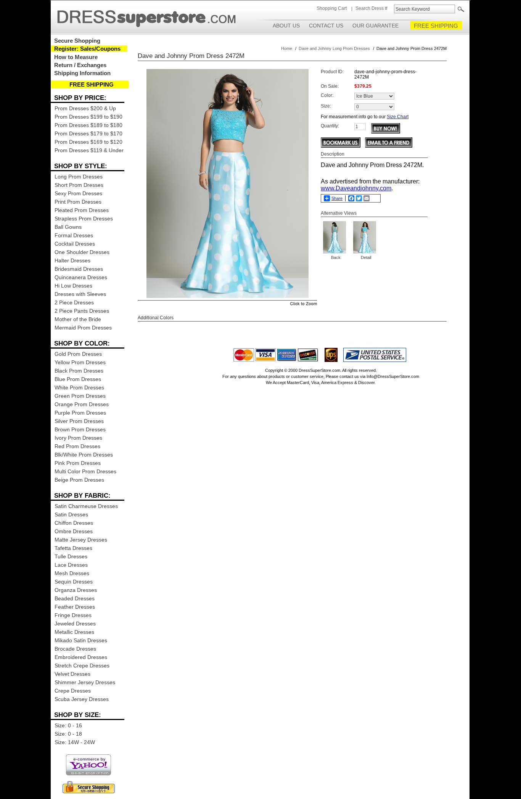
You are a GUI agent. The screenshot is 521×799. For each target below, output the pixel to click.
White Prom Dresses (79, 387)
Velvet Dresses (72, 674)
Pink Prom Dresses (78, 463)
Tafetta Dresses (73, 548)
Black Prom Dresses (79, 371)
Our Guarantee (375, 26)
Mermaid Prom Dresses (83, 328)
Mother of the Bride (78, 319)
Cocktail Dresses (75, 244)
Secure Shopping (77, 40)
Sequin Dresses (74, 582)
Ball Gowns (68, 227)
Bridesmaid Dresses (79, 269)
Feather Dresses (75, 607)
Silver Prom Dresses (79, 421)
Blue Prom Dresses (78, 379)
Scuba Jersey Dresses (82, 699)
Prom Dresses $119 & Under (89, 150)
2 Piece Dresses (74, 302)
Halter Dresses (72, 260)
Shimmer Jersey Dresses (85, 682)
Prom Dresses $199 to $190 (88, 117)
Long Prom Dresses (79, 177)
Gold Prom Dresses (78, 354)
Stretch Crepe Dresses (82, 665)
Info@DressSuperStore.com (393, 376)
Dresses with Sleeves (80, 294)
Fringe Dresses (73, 615)
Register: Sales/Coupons (87, 48)
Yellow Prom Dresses (80, 362)
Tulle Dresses (71, 556)
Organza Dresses (76, 590)
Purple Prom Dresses (80, 413)
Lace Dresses (71, 565)
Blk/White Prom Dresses (84, 455)
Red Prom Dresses (77, 446)
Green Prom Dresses (80, 396)
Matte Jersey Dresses (81, 540)
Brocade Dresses (75, 649)
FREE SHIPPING (436, 26)
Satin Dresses (71, 514)
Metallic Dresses (74, 632)
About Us (286, 26)
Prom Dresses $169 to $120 (88, 142)
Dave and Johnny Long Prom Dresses (334, 48)
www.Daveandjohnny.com (356, 188)
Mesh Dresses (72, 573)
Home (286, 48)
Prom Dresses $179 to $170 (88, 133)
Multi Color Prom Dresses (85, 471)
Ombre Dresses (74, 531)
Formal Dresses (74, 235)
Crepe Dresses (73, 691)
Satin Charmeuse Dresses (86, 506)
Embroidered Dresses (81, 657)
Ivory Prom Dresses (78, 438)
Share (337, 198)
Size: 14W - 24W (75, 742)
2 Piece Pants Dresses (82, 311)
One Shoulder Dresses (82, 252)
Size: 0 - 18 (68, 734)
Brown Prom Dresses (80, 429)
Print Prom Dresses (78, 202)
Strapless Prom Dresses (84, 218)
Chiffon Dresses (74, 523)
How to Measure (76, 57)
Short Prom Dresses (79, 185)
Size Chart (397, 116)
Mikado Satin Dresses (81, 640)
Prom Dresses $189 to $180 (88, 125)
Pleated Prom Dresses (82, 210)
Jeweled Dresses (75, 624)
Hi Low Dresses (73, 286)
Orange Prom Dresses (82, 404)
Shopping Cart (332, 8)
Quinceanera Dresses (81, 277)
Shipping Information (82, 73)
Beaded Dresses (75, 598)
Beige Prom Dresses (79, 480)
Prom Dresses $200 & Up (85, 108)
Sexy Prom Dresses (78, 193)
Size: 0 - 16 (68, 725)
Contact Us (326, 26)
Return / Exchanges (80, 65)
